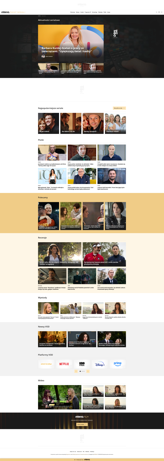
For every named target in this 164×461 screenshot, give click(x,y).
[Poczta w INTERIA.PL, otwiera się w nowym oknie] (159, 12)
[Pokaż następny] (88, 371)
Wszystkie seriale (118, 108)
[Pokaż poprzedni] (76, 371)
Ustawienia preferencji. (84, 454)
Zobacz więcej (80, 424)
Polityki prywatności (76, 454)
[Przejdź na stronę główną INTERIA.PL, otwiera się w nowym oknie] (5, 12)
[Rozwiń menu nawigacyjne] (161, 12)
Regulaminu (68, 454)
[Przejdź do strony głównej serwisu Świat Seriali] (17, 12)
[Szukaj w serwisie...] (156, 12)
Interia (39, 15)
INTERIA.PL (96, 454)
